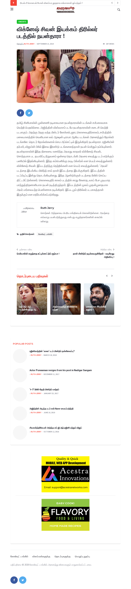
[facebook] (20, 113)
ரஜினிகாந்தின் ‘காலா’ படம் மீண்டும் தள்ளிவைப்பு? (52, 351)
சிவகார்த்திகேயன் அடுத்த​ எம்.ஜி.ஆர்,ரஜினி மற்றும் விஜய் (56, 427)
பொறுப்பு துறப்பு (82, 556)
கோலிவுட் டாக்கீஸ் (45, 234)
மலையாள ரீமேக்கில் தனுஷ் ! (96, 308)
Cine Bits (22, 22)
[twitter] (29, 113)
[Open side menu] (11, 9)
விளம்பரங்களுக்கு (41, 556)
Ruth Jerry (29, 44)
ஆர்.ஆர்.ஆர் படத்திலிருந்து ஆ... (28, 308)
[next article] (112, 3)
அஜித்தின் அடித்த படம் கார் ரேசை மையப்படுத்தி (51, 408)
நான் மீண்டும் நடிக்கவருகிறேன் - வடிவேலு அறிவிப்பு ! (93, 255)
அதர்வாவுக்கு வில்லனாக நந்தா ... (65, 308)
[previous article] (118, 3)
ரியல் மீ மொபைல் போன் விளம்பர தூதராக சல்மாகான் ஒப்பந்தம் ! (51, 2)
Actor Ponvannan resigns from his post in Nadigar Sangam (61, 370)
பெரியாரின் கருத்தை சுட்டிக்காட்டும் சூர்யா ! (38, 253)
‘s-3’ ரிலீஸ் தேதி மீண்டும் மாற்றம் (44, 389)
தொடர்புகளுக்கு (63, 556)
